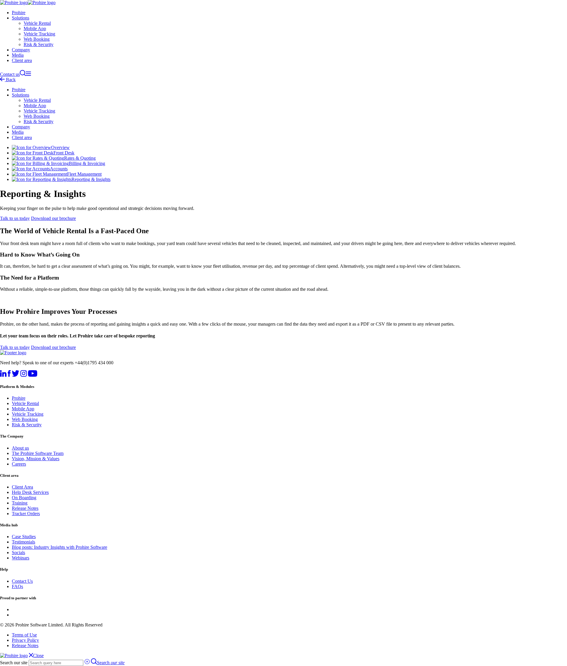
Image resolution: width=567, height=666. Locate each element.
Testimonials (23, 541)
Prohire (18, 12)
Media (18, 55)
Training (19, 502)
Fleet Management (84, 174)
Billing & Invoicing (87, 163)
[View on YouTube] (32, 375)
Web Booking (37, 39)
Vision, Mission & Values (35, 458)
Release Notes (25, 508)
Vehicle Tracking (39, 33)
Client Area (22, 486)
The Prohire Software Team (37, 453)
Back (10, 79)
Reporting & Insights (90, 179)
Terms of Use (24, 634)
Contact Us (22, 581)
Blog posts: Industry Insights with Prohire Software (59, 547)
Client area (22, 60)
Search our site (13, 662)
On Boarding (24, 497)
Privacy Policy (25, 640)
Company (21, 49)
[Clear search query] (87, 662)
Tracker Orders (26, 513)
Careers (19, 463)
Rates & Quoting (80, 158)
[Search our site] (23, 74)
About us (20, 447)
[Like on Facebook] (9, 375)
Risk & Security (38, 44)
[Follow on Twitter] (15, 375)
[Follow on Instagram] (23, 375)
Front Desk (63, 152)
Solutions (20, 17)
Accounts (59, 168)
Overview (60, 147)
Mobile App (35, 28)
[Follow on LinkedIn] (3, 375)
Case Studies (24, 536)
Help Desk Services (30, 492)
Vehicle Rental (37, 23)
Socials (18, 552)
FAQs (17, 586)
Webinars (20, 557)
